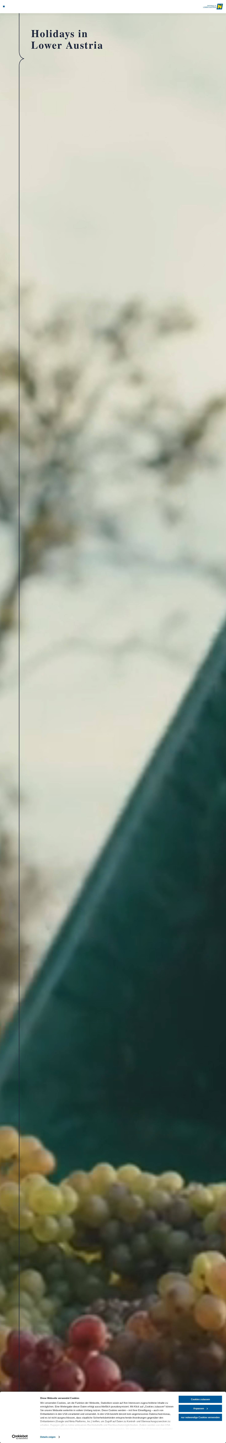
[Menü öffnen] (4, 6)
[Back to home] (213, 7)
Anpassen (198, 1408)
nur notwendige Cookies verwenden (200, 1417)
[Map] (11, 6)
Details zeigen (48, 1437)
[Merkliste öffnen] (15, 6)
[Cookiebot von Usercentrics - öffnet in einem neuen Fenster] (19, 1437)
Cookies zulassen (200, 1399)
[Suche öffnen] (19, 6)
